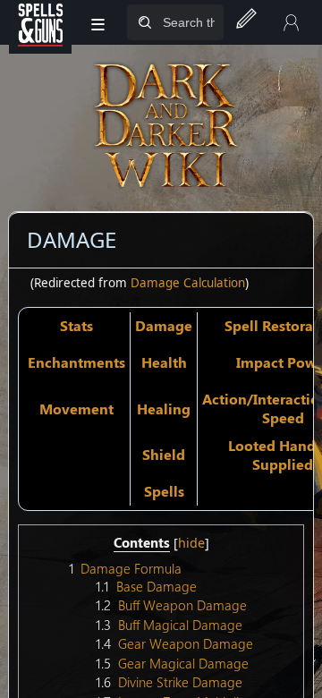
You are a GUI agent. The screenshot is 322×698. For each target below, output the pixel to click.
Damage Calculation (188, 283)
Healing (164, 408)
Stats (76, 325)
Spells (164, 490)
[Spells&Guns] (40, 22)
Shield (163, 454)
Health (164, 362)
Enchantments (76, 362)
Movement (76, 408)
